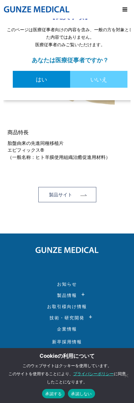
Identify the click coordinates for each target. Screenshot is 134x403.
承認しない (81, 393)
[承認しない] (126, 375)
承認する (53, 393)
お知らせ (67, 284)
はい (41, 79)
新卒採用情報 (67, 342)
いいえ (98, 79)
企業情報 (67, 329)
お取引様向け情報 (67, 306)
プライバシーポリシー (93, 373)
